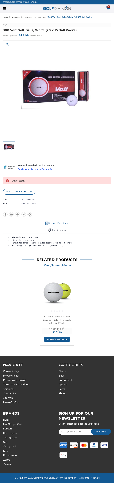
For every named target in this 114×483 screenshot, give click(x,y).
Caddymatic (10, 446)
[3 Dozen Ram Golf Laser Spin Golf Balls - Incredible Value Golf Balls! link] (57, 291)
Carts (62, 389)
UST (5, 442)
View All (7, 464)
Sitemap (8, 398)
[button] (19, 192)
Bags (61, 375)
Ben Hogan (10, 433)
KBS (5, 450)
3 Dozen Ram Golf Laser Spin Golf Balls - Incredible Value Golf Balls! (57, 319)
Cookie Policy (11, 371)
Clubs (62, 371)
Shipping (8, 389)
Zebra (6, 459)
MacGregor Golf (12, 424)
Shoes (62, 393)
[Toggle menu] (14, 8)
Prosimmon (10, 455)
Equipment (65, 380)
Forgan (7, 428)
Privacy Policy (11, 375)
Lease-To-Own (11, 402)
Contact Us (9, 393)
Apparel (63, 384)
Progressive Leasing (14, 380)
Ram (6, 419)
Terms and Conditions (16, 384)
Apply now (23, 169)
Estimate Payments (41, 169)
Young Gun (10, 437)
